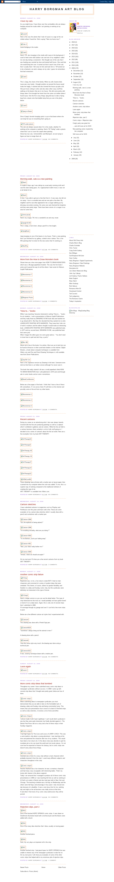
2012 (73, 59)
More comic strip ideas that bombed (36, 683)
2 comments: (53, 564)
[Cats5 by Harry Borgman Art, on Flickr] (23, 52)
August (75, 82)
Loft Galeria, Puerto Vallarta (78, 276)
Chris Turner (73, 248)
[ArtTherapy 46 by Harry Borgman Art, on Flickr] (26, 450)
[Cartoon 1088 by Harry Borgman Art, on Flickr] (26, 527)
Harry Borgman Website (77, 266)
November (76, 73)
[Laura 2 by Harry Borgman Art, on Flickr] (24, 670)
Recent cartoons (27, 419)
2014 (73, 53)
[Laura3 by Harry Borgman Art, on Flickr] (23, 34)
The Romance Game (76, 298)
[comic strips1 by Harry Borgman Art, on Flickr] (26, 698)
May (75, 143)
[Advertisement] (37, 159)
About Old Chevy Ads (76, 240)
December (76, 71)
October (76, 76)
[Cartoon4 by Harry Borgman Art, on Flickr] (24, 619)
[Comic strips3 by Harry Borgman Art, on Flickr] (26, 753)
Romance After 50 (75, 288)
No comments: (53, 139)
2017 (73, 45)
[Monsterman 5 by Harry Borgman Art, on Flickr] (26, 286)
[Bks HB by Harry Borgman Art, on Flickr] (24, 342)
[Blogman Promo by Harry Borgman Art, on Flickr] (27, 297)
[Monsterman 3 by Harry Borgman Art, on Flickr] (26, 406)
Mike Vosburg (73, 283)
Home (43, 867)
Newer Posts (24, 867)
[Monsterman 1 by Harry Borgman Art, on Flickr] (26, 394)
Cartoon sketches (28, 504)
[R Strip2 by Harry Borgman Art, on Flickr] (24, 595)
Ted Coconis (73, 293)
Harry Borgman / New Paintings (79, 263)
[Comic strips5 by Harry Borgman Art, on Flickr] (26, 766)
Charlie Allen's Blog (75, 243)
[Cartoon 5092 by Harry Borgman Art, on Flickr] (26, 535)
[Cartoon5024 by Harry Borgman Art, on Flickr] (25, 628)
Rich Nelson (73, 286)
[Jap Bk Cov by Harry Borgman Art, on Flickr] (25, 360)
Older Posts (62, 867)
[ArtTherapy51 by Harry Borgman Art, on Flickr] (26, 473)
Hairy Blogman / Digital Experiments (81, 261)
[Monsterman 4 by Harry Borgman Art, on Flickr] (26, 280)
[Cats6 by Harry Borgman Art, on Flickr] (23, 77)
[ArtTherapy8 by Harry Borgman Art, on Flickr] (25, 445)
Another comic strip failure (31, 574)
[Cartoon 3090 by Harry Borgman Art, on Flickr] (26, 552)
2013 (73, 56)
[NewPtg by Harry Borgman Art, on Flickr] (24, 246)
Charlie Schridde (74, 245)
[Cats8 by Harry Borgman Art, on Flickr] (23, 105)
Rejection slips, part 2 (29, 807)
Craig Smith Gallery (75, 250)
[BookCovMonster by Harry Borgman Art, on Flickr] (27, 379)
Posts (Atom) (33, 871)
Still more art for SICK (80, 134)
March (75, 149)
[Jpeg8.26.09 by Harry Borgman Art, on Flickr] (25, 223)
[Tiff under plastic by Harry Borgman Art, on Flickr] (27, 124)
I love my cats (26, 21)
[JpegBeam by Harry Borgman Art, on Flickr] (25, 231)
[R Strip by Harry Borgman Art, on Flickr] (24, 578)
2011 (73, 62)
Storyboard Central (75, 291)
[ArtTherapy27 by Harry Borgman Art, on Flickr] (26, 462)
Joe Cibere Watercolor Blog (78, 271)
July (74, 137)
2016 (73, 48)
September (77, 79)
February (76, 152)
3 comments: (53, 301)
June (75, 140)
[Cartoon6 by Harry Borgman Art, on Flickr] (24, 640)
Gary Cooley (73, 258)
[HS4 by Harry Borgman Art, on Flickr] (23, 823)
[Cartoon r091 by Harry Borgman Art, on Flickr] (25, 544)
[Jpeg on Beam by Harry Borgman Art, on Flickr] (26, 111)
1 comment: (52, 860)
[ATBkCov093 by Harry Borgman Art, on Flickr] (26, 479)
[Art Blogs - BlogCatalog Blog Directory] (81, 313)
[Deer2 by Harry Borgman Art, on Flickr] (23, 195)
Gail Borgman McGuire (76, 255)
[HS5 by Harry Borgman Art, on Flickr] (23, 831)
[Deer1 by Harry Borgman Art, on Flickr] (23, 182)
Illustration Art (73, 268)
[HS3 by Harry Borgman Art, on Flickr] (23, 810)
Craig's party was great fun (81, 123)
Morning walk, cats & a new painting (36, 179)
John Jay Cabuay (74, 273)
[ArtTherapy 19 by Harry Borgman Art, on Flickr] (26, 456)
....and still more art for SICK (82, 126)
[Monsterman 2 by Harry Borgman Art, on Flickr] (26, 400)
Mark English (73, 278)
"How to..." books (27, 311)
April (75, 146)
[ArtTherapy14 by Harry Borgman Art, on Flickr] (26, 468)
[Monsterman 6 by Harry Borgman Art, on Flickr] (26, 292)
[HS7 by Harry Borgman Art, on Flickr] (23, 847)
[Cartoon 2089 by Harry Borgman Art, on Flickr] (26, 519)
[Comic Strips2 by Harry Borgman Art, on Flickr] (26, 716)
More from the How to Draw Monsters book (39, 259)
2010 (73, 65)
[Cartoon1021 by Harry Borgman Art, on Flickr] (25, 651)
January (76, 155)
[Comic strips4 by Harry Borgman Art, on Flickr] (26, 731)
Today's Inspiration (75, 301)
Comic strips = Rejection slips (82, 120)
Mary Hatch (73, 281)
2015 (73, 51)
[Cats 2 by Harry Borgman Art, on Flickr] (23, 44)
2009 (73, 68)
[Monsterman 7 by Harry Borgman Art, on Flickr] (26, 274)
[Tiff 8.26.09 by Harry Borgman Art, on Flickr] (25, 215)
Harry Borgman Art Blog (57, 9)
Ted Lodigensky (74, 296)
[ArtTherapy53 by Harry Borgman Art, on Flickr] (26, 439)
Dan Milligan (73, 253)
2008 (73, 159)
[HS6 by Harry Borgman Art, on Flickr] (23, 839)
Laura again (25, 666)
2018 (73, 42)
